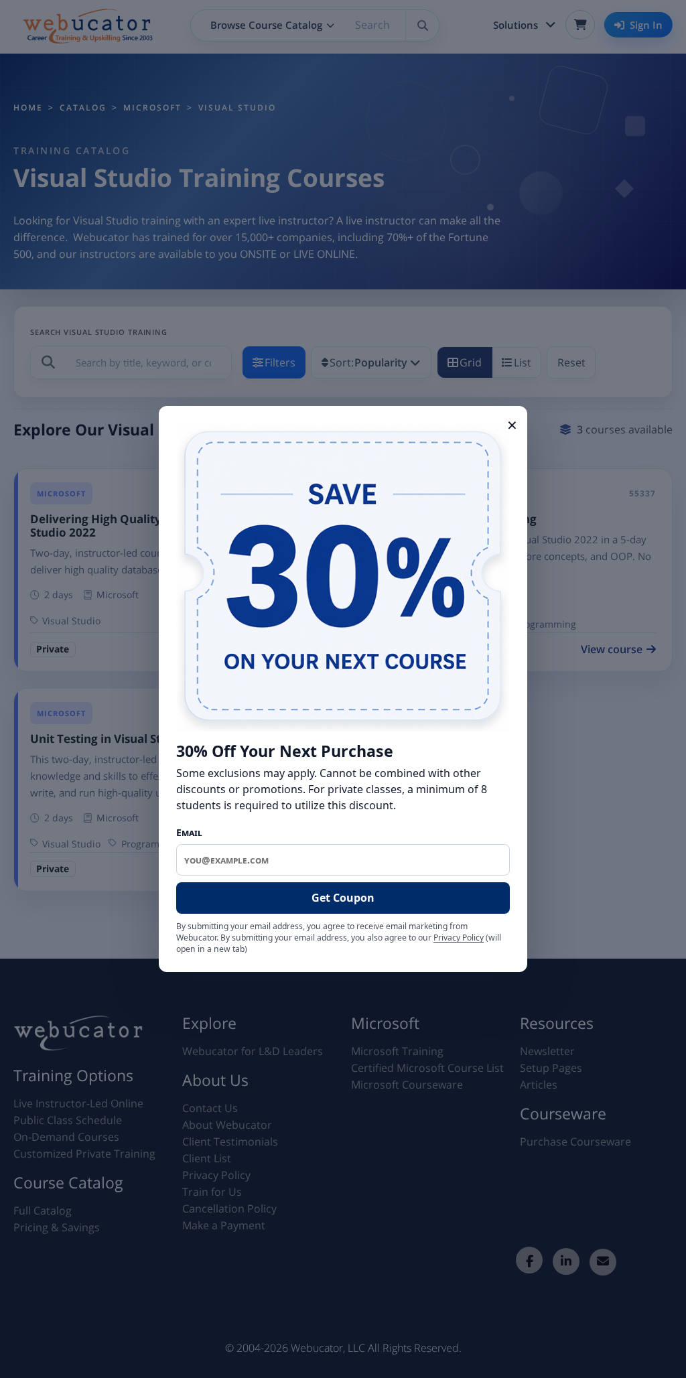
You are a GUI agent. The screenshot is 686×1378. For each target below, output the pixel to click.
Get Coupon (343, 897)
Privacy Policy (458, 937)
